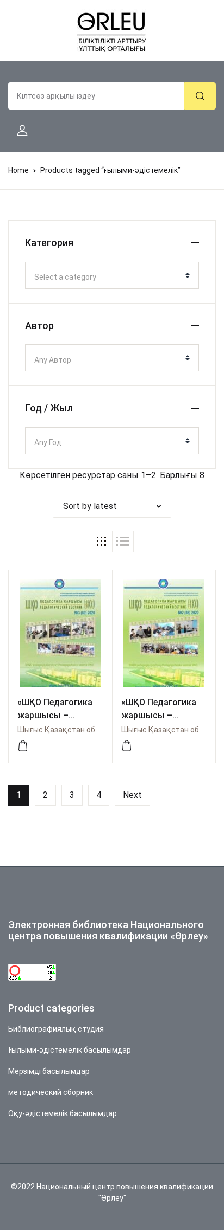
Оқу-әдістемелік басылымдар (62, 1113)
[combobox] (112, 275)
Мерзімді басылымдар (49, 1071)
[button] (18, 130)
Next (132, 795)
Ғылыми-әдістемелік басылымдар (69, 1050)
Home (18, 170)
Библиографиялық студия (56, 1029)
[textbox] (107, 277)
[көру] (22, 746)
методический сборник (50, 1092)
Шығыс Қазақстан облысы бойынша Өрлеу (95, 729)
